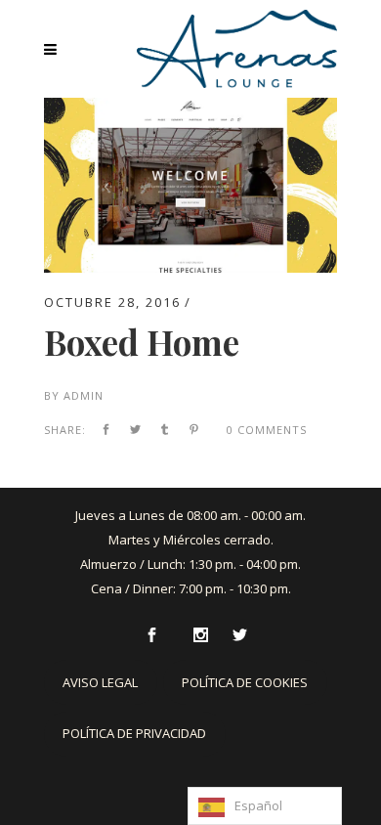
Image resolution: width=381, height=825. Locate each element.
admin (84, 395)
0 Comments (267, 429)
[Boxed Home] (190, 109)
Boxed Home (141, 342)
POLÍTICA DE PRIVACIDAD (134, 733)
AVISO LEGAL (100, 682)
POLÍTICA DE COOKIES (245, 682)
